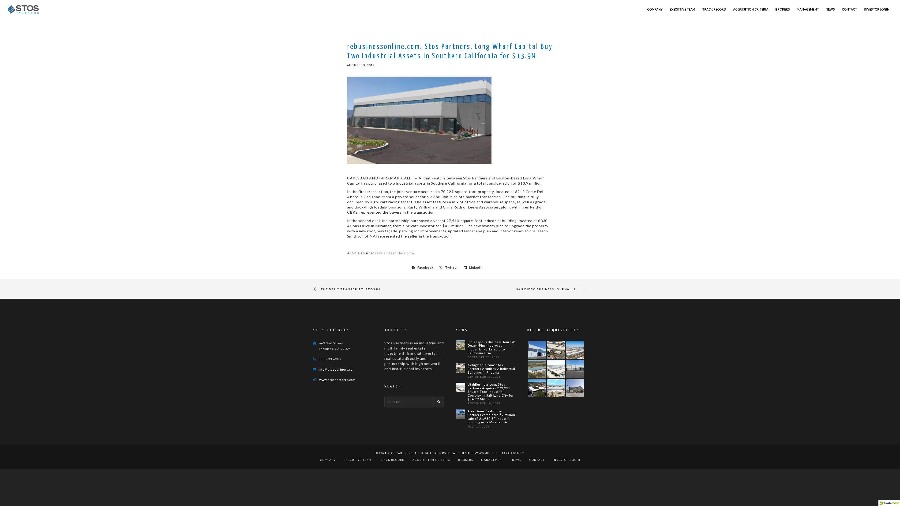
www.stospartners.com (337, 380)
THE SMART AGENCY (507, 452)
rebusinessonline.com (394, 253)
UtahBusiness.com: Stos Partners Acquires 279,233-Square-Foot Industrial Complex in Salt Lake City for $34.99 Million (491, 392)
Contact (537, 459)
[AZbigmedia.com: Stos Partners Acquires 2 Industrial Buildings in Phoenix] (460, 368)
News (516, 459)
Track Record (392, 459)
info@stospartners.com (337, 369)
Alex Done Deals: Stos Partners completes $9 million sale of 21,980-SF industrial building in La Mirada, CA (491, 416)
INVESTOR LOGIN (566, 459)
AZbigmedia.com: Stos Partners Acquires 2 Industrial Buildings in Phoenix (491, 368)
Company (328, 459)
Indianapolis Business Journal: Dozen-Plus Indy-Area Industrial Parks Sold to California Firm (491, 347)
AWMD (484, 452)
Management (492, 459)
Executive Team (357, 459)
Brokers (465, 459)
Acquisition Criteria (431, 459)
